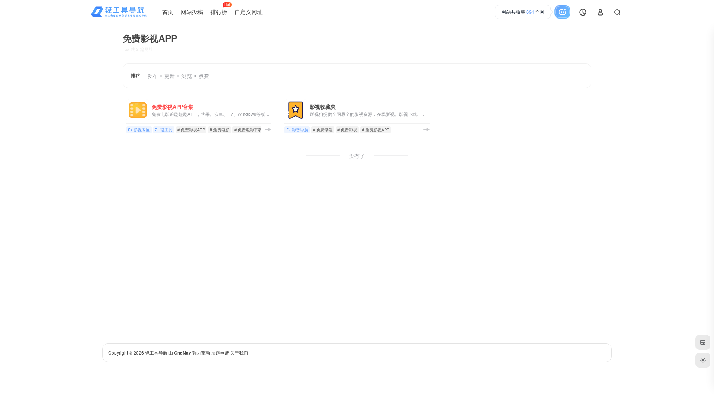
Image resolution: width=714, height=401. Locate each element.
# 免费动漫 (323, 130)
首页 (167, 12)
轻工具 (166, 130)
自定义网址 (249, 12)
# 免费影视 (347, 130)
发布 (152, 75)
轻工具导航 (156, 352)
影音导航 (300, 130)
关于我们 (239, 352)
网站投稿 (192, 12)
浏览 (186, 75)
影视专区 (142, 130)
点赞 (204, 75)
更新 (169, 75)
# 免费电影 (219, 130)
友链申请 (220, 352)
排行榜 (220, 9)
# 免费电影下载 (248, 130)
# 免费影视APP (191, 130)
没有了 (357, 155)
